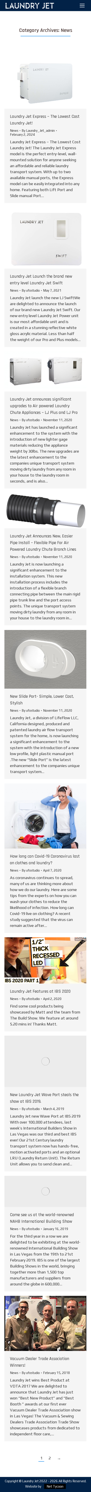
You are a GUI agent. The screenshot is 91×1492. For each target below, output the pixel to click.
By (38, 130)
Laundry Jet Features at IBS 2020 (40, 991)
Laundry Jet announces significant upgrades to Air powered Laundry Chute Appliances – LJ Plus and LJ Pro (44, 405)
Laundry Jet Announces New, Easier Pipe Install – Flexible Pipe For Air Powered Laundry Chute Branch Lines (43, 542)
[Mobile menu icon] (82, 5)
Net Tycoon (55, 1486)
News (14, 130)
